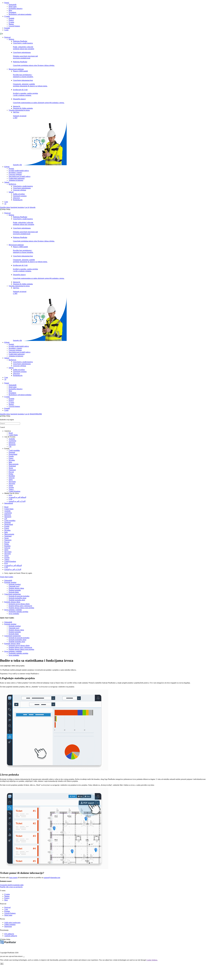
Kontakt (11, 18)
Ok (2, 964)
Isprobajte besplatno (17, 207)
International (8, 503)
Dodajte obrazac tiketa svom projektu (21, 608)
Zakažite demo (5, 207)
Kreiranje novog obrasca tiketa (19, 604)
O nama (7, 16)
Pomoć (6, 3)
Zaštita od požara (19, 194)
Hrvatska (12, 460)
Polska (11, 474)
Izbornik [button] (32, 207)
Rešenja (11, 39)
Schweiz (12, 478)
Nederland (12, 466)
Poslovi (11, 20)
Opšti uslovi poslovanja (12, 922)
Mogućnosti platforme (16, 69)
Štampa (11, 24)
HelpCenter (13, 6)
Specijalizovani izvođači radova (19, 176)
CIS (10, 446)
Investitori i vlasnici (15, 172)
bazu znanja (13, 877)
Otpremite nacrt (14, 586)
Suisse (11, 485)
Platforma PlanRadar (20, 41)
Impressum (8, 926)
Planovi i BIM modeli (23, 74)
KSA (10, 495)
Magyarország (13, 464)
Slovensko (12, 481)
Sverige (11, 487)
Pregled (11, 169)
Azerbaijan (12, 441)
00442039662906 (36, 414)
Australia (12, 439)
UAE (10, 499)
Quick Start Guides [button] (6, 577)
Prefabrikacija (17, 200)
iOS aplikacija (9, 934)
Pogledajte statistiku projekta (18, 612)
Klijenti (6, 167)
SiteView (19, 138)
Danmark (12, 452)
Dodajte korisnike (15, 590)
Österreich (12, 470)
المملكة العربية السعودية (17, 497)
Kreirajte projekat (10, 582)
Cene (6, 202)
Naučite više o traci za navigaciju (11, 887)
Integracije (16, 106)
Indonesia (12, 443)
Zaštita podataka (9, 924)
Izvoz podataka (14, 613)
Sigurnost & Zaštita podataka (23, 108)
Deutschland (13, 454)
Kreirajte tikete (14, 592)
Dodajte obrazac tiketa (16, 588)
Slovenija (12, 483)
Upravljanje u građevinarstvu (23, 46)
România (12, 476)
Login (6, 30)
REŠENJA (12, 184)
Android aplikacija (10, 936)
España (11, 456)
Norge (11, 468)
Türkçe (11, 489)
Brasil (11, 433)
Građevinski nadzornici (17, 178)
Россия (11, 472)
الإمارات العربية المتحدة (17, 501)
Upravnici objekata (15, 174)
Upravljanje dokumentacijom (30, 83)
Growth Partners (14, 26)
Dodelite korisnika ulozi (17, 600)
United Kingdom (14, 491)
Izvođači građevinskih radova (19, 170)
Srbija (11, 480)
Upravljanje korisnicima (12, 594)
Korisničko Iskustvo (15, 8)
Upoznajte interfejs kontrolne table (12, 885)
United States (13, 435)
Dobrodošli (12, 5)
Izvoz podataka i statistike (13, 610)
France (11, 458)
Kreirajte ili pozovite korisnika (19, 596)
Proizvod (7, 37)
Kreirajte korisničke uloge (17, 598)
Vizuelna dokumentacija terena (19, 110)
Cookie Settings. (152, 960)
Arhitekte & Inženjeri (16, 180)
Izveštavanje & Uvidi (25, 92)
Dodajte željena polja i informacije (20, 606)
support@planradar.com (52, 877)
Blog (10, 10)
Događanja (12, 12)
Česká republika (14, 450)
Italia (10, 462)
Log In (27, 207)
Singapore (12, 445)
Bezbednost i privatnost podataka (20, 14)
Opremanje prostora (20, 196)
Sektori (6, 182)
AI (5, 204)
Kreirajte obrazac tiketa (12, 602)
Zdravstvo (16, 198)
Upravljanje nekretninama (25, 55)
